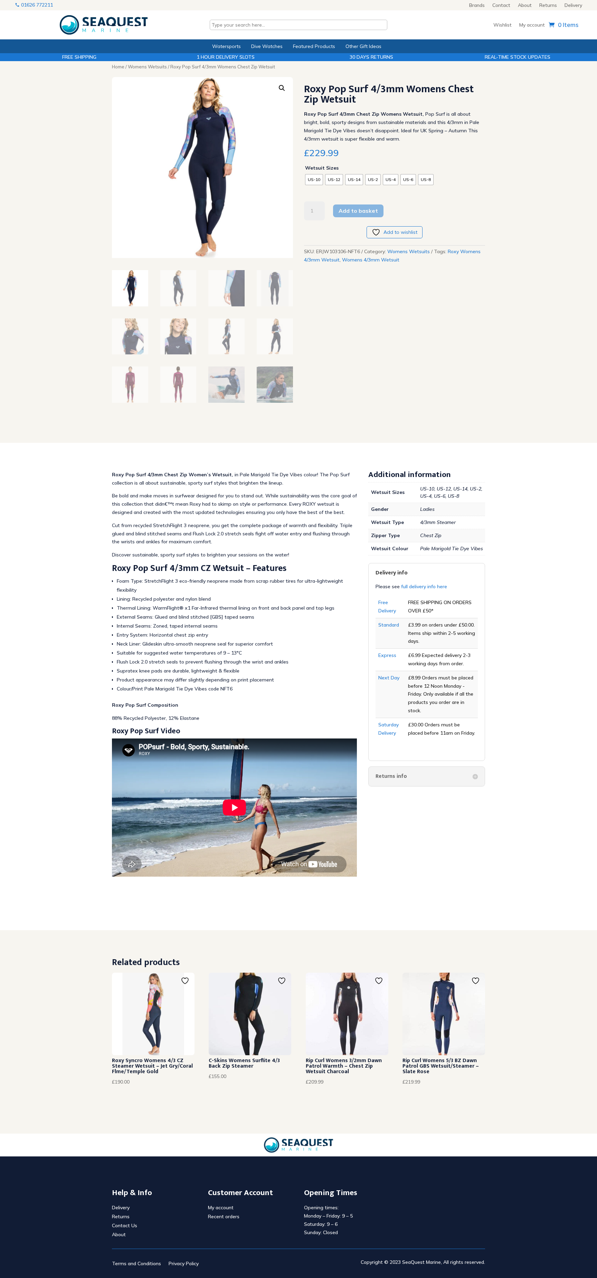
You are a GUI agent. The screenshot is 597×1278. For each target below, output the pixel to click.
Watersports (226, 46)
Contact (501, 5)
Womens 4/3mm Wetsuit (370, 260)
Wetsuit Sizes (322, 168)
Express (387, 655)
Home (118, 66)
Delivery (573, 5)
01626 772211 (36, 5)
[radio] (314, 179)
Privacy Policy (184, 1264)
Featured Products (314, 46)
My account (532, 25)
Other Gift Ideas (363, 46)
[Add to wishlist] (186, 980)
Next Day (388, 678)
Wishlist (502, 25)
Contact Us (124, 1225)
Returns (548, 5)
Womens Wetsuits (147, 66)
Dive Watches (267, 46)
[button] (282, 88)
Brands (477, 5)
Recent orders (223, 1216)
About (525, 5)
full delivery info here (423, 586)
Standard (388, 625)
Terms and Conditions (136, 1264)
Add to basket (358, 210)
